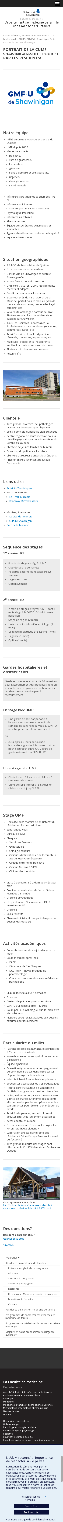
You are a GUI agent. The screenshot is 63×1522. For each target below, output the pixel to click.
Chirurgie (8, 1398)
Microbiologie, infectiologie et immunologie (25, 1407)
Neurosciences (11, 1411)
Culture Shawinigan (20, 520)
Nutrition (7, 1414)
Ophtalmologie (11, 1424)
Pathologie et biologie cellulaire (19, 1427)
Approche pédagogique (20, 1283)
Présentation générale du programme (28, 1268)
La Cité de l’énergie (20, 516)
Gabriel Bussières (13, 1238)
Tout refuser (31, 1506)
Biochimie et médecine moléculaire (21, 1395)
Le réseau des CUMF (14, 39)
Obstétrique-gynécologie (16, 1421)
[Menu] (57, 3)
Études (16, 35)
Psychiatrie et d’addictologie (18, 1436)
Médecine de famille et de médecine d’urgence (28, 1404)
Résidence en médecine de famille (37, 35)
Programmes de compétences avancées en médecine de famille (30, 1316)
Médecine (8, 1401)
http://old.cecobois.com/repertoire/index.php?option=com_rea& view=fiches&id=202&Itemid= (27, 1207)
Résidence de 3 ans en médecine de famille (30, 1309)
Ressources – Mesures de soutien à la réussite (33, 1294)
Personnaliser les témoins (33, 1498)
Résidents (13, 1288)
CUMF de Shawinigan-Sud (40, 39)
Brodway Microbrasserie (24, 501)
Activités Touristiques (19, 488)
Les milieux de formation (21, 1299)
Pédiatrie (8, 1433)
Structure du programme (21, 1278)
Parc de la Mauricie (18, 525)
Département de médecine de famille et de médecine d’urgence (32, 24)
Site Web (8, 1245)
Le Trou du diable (19, 496)
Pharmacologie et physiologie (18, 1430)
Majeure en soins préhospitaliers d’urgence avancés (30, 1333)
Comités (12, 1304)
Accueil (6, 35)
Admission (13, 1273)
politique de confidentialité (33, 1519)
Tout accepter (32, 1512)
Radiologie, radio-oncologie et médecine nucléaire (29, 1440)
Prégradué (11, 1257)
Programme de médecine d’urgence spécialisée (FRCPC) (32, 1325)
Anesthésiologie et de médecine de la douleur (27, 1392)
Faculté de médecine (31, 18)
